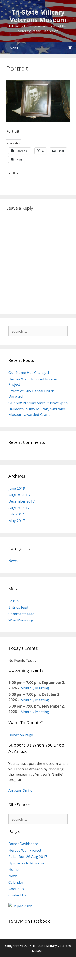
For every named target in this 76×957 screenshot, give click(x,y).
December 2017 (21, 501)
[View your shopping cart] (70, 48)
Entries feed (18, 607)
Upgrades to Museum (26, 863)
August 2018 (19, 494)
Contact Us (17, 895)
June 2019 (16, 488)
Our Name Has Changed (28, 372)
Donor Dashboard (23, 843)
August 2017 (19, 507)
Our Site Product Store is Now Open (38, 402)
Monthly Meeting (34, 688)
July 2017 (16, 514)
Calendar (16, 882)
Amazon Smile (20, 790)
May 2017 (16, 520)
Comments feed (21, 613)
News (13, 560)
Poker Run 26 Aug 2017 (27, 856)
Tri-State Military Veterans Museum (38, 16)
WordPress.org (20, 620)
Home (13, 869)
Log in (13, 600)
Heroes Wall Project (24, 850)
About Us (16, 888)
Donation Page (20, 734)
